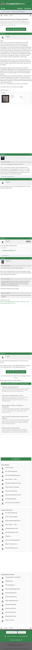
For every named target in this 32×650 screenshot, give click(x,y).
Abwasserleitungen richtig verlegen (11, 428)
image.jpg (12, 95)
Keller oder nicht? (9, 620)
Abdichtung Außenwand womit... (13, 495)
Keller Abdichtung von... (11, 592)
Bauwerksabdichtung (10, 616)
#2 (30, 154)
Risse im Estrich (9, 467)
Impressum (14, 636)
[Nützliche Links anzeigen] (30, 15)
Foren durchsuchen (5, 11)
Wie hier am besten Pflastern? (12, 502)
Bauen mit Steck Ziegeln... (11, 516)
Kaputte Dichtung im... (11, 612)
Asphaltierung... (9, 581)
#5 (30, 258)
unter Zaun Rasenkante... (11, 491)
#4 (30, 238)
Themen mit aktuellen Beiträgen (18, 11)
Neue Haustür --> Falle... (11, 479)
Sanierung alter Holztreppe (12, 487)
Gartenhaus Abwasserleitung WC (10, 387)
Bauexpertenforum (11, 632)
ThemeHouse (20, 645)
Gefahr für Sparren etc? (11, 544)
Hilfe (5, 636)
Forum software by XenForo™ (11, 644)
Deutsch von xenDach (23, 644)
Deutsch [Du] (21, 632)
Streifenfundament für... (11, 596)
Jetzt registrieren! (16, 459)
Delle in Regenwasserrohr (11, 600)
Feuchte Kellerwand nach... (12, 532)
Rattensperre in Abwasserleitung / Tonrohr (12, 395)
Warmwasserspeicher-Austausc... (13, 483)
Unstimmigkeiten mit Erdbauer (13, 577)
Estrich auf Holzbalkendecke (12, 540)
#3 (30, 179)
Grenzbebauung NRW (10, 604)
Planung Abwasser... (10, 585)
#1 (30, 33)
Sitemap (9, 636)
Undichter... (8, 536)
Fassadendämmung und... (11, 548)
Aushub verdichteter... (11, 608)
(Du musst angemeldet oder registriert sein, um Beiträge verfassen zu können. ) (16, 376)
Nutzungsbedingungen (23, 636)
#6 (30, 353)
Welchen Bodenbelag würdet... (13, 475)
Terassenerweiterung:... (11, 498)
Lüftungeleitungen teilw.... (12, 528)
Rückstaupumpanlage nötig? (12, 589)
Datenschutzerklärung (15, 640)
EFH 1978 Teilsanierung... (11, 471)
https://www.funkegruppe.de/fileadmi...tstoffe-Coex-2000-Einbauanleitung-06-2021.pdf (14, 302)
